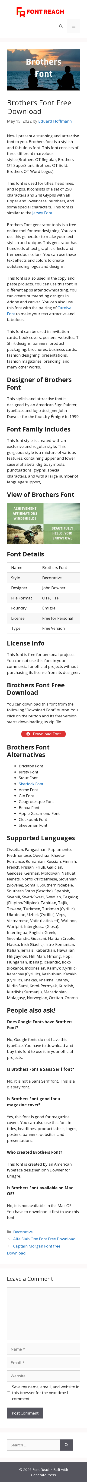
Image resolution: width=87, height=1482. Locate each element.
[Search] (66, 1445)
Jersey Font (42, 212)
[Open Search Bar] (61, 26)
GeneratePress (43, 1474)
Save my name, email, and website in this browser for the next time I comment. (45, 1392)
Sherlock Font (31, 783)
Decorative (23, 1231)
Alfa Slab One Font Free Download (44, 1238)
